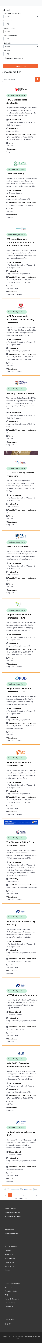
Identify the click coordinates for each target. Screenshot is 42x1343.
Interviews (9, 1254)
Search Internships (12, 1233)
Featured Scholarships (14, 58)
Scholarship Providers (13, 1216)
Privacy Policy (10, 1303)
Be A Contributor (11, 1291)
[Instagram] (8, 1324)
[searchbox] (14, 31)
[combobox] (20, 31)
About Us (8, 1287)
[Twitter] (10, 1324)
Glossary (8, 1270)
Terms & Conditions (12, 1299)
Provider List (21, 66)
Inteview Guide (10, 1266)
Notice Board (10, 1258)
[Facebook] (5, 1324)
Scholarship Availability (12, 13)
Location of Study (10, 35)
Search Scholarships (12, 1212)
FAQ (6, 1295)
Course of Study (9, 28)
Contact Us (9, 1307)
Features (8, 1251)
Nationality (7, 43)
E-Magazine (9, 1262)
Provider (6, 51)
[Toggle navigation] (37, 3)
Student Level (8, 21)
